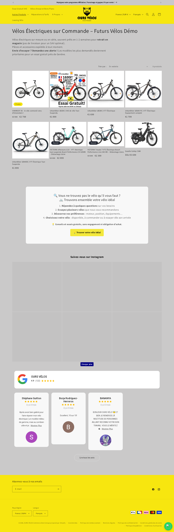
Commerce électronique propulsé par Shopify (49, 523)
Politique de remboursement (90, 523)
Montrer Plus (36, 425)
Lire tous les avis (87, 458)
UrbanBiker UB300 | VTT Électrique (101, 111)
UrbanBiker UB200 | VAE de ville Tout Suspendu (64, 112)
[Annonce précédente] (13, 2)
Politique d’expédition (134, 526)
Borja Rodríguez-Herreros (68, 400)
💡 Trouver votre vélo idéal (87, 232)
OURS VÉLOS (39, 376)
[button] (20, 14)
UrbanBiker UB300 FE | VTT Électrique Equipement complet (140, 112)
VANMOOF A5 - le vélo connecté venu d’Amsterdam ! (27, 112)
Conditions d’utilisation (153, 526)
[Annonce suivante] (161, 2)
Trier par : (102, 66)
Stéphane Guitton (31, 398)
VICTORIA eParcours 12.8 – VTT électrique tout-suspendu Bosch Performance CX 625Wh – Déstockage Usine (68, 152)
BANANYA (105, 398)
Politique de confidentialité (128, 523)
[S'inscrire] (58, 489)
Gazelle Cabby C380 (133, 151)
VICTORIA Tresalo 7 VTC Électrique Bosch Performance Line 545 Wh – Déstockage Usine (106, 151)
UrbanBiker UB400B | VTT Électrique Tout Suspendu (28, 163)
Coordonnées (72, 523)
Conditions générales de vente (151, 523)
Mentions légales (109, 523)
